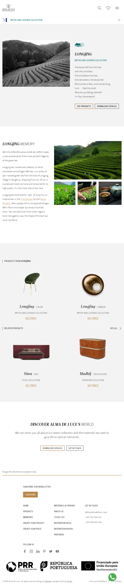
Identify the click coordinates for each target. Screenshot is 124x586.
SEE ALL (114, 328)
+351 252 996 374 (93, 517)
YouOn (69, 581)
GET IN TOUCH (74, 448)
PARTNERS (59, 534)
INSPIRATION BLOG (62, 523)
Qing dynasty (27, 199)
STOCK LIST (59, 517)
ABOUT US (58, 511)
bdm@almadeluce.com (96, 512)
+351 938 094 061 (93, 522)
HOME (26, 505)
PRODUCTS (28, 511)
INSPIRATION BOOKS (63, 528)
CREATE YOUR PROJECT (33, 523)
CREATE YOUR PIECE (32, 528)
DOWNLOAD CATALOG (52, 448)
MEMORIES (28, 517)
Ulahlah (48, 581)
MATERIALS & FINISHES (64, 505)
